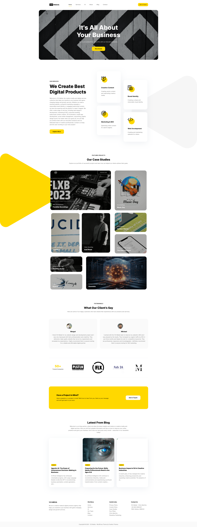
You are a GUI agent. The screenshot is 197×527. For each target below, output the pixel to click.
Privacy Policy (113, 505)
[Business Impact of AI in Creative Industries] (132, 450)
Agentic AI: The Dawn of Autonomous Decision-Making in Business (63, 470)
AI (85, 4)
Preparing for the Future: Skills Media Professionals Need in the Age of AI (97, 470)
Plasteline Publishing (115, 515)
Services (78, 4)
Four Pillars (112, 511)
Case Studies (113, 509)
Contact (105, 4)
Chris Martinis (113, 513)
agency (54, 465)
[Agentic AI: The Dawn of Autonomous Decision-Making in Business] (64, 450)
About (91, 4)
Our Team (90, 511)
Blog (98, 4)
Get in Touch (143, 4)
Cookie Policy (113, 507)
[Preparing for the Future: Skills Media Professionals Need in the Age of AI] (98, 450)
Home (70, 4)
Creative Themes (113, 524)
